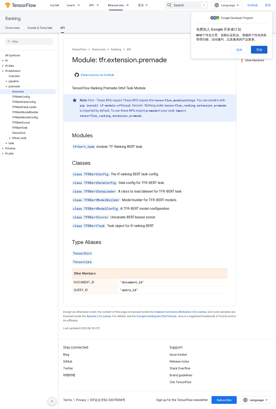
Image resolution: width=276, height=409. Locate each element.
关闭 (239, 50)
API (91, 5)
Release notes (179, 361)
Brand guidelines (181, 375)
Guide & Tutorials (39, 28)
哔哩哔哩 (69, 375)
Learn (71, 5)
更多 (141, 5)
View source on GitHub (97, 75)
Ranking (12, 18)
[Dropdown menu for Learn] (80, 5)
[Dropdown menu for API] (99, 5)
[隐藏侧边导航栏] (52, 401)
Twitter (68, 368)
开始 (259, 50)
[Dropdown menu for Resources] (129, 5)
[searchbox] (29, 41)
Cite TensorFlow (180, 382)
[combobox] (186, 5)
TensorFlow (79, 49)
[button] (28, 60)
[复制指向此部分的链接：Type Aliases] (105, 242)
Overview (12, 28)
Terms (67, 400)
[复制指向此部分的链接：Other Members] (100, 273)
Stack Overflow (180, 368)
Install (54, 5)
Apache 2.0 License (99, 316)
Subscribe (224, 400)
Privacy (81, 400)
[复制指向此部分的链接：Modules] (97, 136)
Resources (116, 5)
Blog (66, 354)
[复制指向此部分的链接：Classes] (95, 163)
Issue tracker (178, 354)
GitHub (252, 5)
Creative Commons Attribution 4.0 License (180, 311)
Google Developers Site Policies (156, 316)
